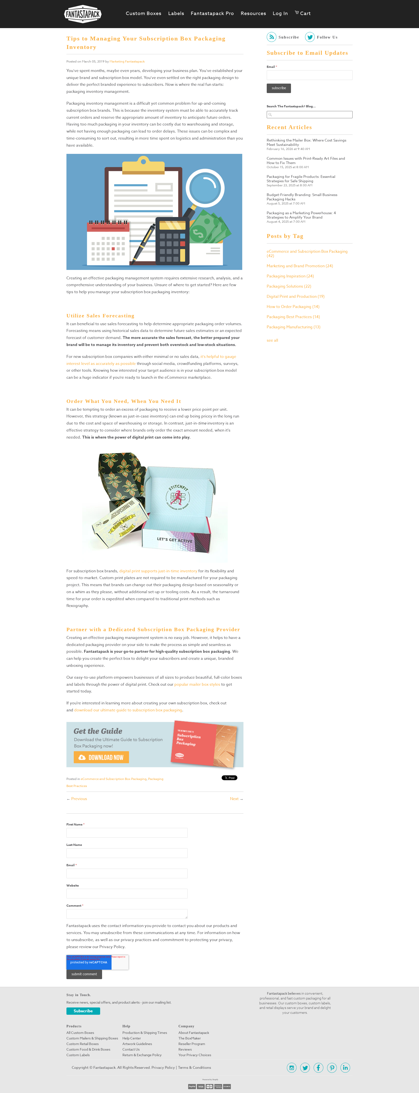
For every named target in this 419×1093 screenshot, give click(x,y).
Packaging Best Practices (293, 317)
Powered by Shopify (210, 1079)
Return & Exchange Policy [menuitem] (142, 1055)
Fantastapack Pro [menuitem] (212, 13)
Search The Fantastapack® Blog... (291, 106)
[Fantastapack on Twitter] (304, 1067)
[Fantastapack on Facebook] (317, 1067)
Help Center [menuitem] (131, 1038)
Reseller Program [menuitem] (191, 1044)
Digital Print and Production (296, 296)
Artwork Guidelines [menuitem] (137, 1044)
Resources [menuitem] (253, 13)
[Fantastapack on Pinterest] (330, 1067)
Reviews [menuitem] (185, 1049)
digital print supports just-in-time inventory (158, 571)
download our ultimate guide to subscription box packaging (128, 710)
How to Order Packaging (293, 307)
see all (272, 340)
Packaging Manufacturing (294, 327)
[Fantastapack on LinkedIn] (344, 1067)
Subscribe (83, 1011)
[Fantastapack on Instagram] (290, 1067)
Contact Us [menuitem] (131, 1049)
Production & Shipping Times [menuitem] (144, 1032)
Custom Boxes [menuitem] (143, 13)
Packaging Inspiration (290, 276)
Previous (79, 799)
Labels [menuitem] (176, 13)
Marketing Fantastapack (127, 61)
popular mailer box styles (197, 684)
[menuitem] (303, 13)
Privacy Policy (163, 1067)
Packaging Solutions (289, 286)
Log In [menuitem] (280, 13)
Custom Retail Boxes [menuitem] (82, 1044)
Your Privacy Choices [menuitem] (194, 1055)
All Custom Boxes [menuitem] (80, 1032)
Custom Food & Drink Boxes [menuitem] (88, 1049)
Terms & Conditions (194, 1067)
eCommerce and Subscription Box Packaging (113, 779)
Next (234, 799)
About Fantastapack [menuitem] (193, 1032)
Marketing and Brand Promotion (300, 266)
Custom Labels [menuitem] (78, 1055)
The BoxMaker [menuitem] (189, 1038)
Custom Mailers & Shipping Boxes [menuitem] (92, 1038)
